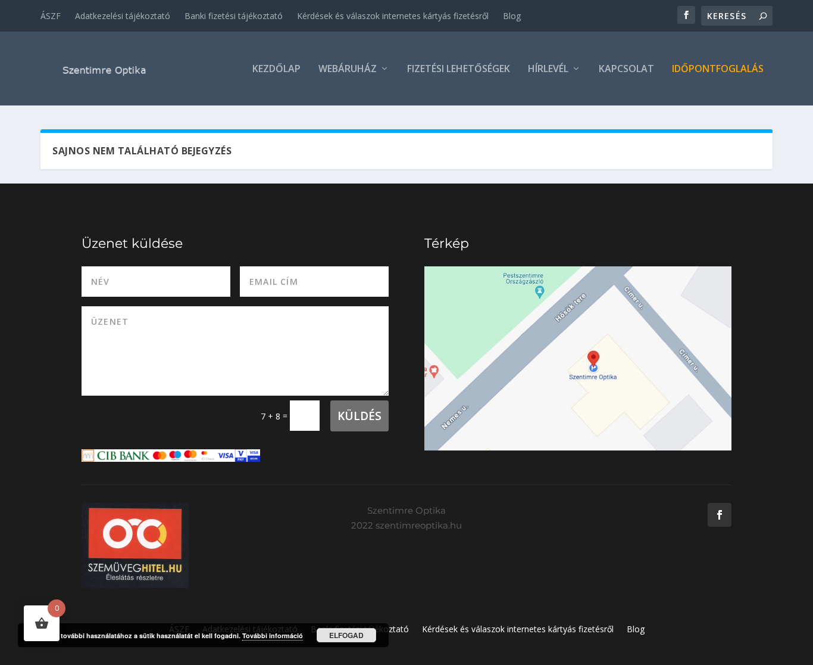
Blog (512, 15)
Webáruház (347, 69)
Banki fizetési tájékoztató (234, 15)
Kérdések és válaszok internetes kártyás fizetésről (393, 15)
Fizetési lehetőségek (458, 69)
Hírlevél (548, 69)
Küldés (359, 416)
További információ (272, 635)
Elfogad (346, 635)
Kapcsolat (626, 69)
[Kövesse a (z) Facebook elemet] (719, 515)
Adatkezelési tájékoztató (122, 15)
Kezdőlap (276, 69)
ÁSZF (50, 15)
